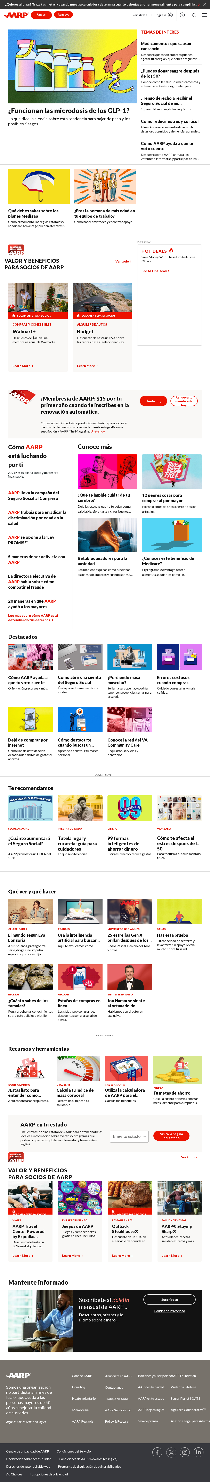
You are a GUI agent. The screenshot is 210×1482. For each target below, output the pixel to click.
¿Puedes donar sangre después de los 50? (170, 73)
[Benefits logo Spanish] (18, 254)
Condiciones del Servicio (74, 1451)
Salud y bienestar (174, 1220)
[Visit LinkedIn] (199, 1452)
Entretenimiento (75, 1220)
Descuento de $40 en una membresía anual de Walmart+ (34, 340)
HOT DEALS (154, 251)
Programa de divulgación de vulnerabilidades (89, 1466)
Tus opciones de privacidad (49, 1474)
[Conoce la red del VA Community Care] (129, 719)
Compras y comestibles (32, 324)
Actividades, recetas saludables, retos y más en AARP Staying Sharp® (179, 1239)
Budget (85, 331)
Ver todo (122, 261)
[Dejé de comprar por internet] (30, 719)
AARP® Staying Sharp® (177, 1229)
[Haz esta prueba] (179, 911)
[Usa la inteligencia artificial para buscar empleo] (80, 911)
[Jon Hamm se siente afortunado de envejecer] (129, 977)
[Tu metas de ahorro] (177, 1070)
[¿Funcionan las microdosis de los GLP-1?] (72, 66)
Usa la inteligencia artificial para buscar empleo (77, 940)
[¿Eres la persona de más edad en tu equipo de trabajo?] (105, 186)
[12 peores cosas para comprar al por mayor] (172, 471)
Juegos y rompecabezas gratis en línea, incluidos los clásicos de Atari (79, 1234)
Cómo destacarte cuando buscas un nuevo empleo (74, 745)
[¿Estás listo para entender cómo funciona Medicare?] (29, 1068)
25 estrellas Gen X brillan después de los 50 (127, 940)
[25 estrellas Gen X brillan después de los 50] (129, 911)
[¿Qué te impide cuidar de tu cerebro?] (107, 471)
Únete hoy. (97, 431)
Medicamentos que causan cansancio (166, 46)
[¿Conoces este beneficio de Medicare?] (172, 535)
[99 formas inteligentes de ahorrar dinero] (129, 808)
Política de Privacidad (169, 1311)
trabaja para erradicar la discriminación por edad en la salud (37, 518)
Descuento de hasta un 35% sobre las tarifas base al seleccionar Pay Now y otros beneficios (100, 340)
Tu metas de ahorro (172, 1092)
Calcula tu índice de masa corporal (75, 1093)
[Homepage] (16, 15)
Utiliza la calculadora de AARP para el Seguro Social (125, 1095)
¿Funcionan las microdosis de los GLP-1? (69, 110)
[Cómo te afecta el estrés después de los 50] (179, 808)
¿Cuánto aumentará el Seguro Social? (29, 841)
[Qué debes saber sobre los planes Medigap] (39, 186)
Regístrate (139, 15)
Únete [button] (41, 14)
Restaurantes (122, 1220)
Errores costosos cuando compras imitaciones (173, 682)
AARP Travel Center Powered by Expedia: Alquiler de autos (29, 1231)
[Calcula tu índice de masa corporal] (78, 1068)
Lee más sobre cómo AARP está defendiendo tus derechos (33, 618)
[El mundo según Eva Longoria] (30, 911)
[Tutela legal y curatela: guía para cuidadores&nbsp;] (80, 808)
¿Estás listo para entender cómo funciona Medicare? (27, 1095)
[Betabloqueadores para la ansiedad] (107, 535)
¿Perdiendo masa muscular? (123, 680)
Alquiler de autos (92, 324)
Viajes (17, 1220)
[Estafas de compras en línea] (80, 977)
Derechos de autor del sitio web (28, 1466)
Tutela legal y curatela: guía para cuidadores (77, 844)
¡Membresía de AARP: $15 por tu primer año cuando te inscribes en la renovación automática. (85, 405)
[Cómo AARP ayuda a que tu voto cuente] (30, 657)
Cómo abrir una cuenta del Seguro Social (79, 680)
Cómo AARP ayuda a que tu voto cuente (167, 146)
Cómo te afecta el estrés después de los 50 (179, 843)
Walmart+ (24, 331)
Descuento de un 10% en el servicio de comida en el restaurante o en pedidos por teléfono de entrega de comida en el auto (129, 1239)
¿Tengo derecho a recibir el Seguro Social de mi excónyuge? (166, 101)
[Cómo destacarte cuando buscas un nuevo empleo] (80, 719)
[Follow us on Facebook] (157, 1452)
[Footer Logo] (31, 1375)
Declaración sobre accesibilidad (28, 1459)
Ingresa (161, 15)
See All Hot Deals (154, 271)
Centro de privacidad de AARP (27, 1451)
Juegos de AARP (77, 1226)
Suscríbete (169, 1299)
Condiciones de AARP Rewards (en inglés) (88, 1459)
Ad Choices (14, 1474)
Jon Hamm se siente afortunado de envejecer (126, 1005)
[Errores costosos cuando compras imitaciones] (179, 657)
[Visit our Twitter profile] (171, 1452)
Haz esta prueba (172, 935)
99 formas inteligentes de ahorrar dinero (123, 844)
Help (182, 15)
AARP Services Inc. (118, 1410)
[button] (193, 15)
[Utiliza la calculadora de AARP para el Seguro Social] (126, 1068)
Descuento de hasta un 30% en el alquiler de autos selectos (28, 1244)
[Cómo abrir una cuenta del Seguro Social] (80, 657)
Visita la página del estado (171, 1136)
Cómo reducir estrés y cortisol (170, 121)
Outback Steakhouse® (125, 1229)
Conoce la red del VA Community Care (127, 742)
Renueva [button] (63, 14)
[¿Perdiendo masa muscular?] (129, 657)
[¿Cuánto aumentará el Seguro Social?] (30, 808)
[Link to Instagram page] (185, 1452)
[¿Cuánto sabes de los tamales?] (30, 977)
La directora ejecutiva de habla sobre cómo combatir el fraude (32, 582)
